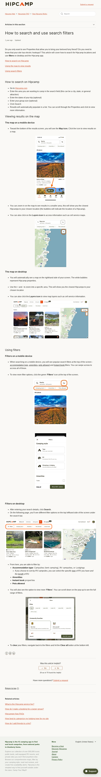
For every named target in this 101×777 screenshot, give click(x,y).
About (54, 754)
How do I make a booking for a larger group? (24, 709)
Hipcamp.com (21, 88)
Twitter (10, 653)
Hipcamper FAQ (23, 14)
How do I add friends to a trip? (18, 723)
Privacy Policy (57, 759)
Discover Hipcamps (59, 749)
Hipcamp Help (10, 14)
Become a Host (58, 746)
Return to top (10, 688)
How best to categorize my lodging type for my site (27, 719)
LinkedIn (13, 653)
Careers (55, 757)
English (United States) (85, 742)
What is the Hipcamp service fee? (19, 704)
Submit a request (86, 4)
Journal (55, 751)
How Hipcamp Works (39, 14)
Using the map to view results (18, 66)
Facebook (6, 653)
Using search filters (13, 71)
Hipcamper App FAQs (14, 714)
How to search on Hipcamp (17, 61)
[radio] (44, 668)
